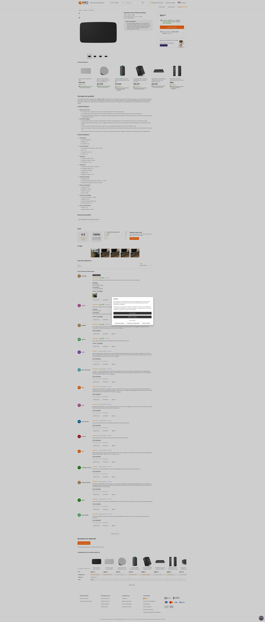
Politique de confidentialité (133, 323)
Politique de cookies (119, 323)
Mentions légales (146, 323)
